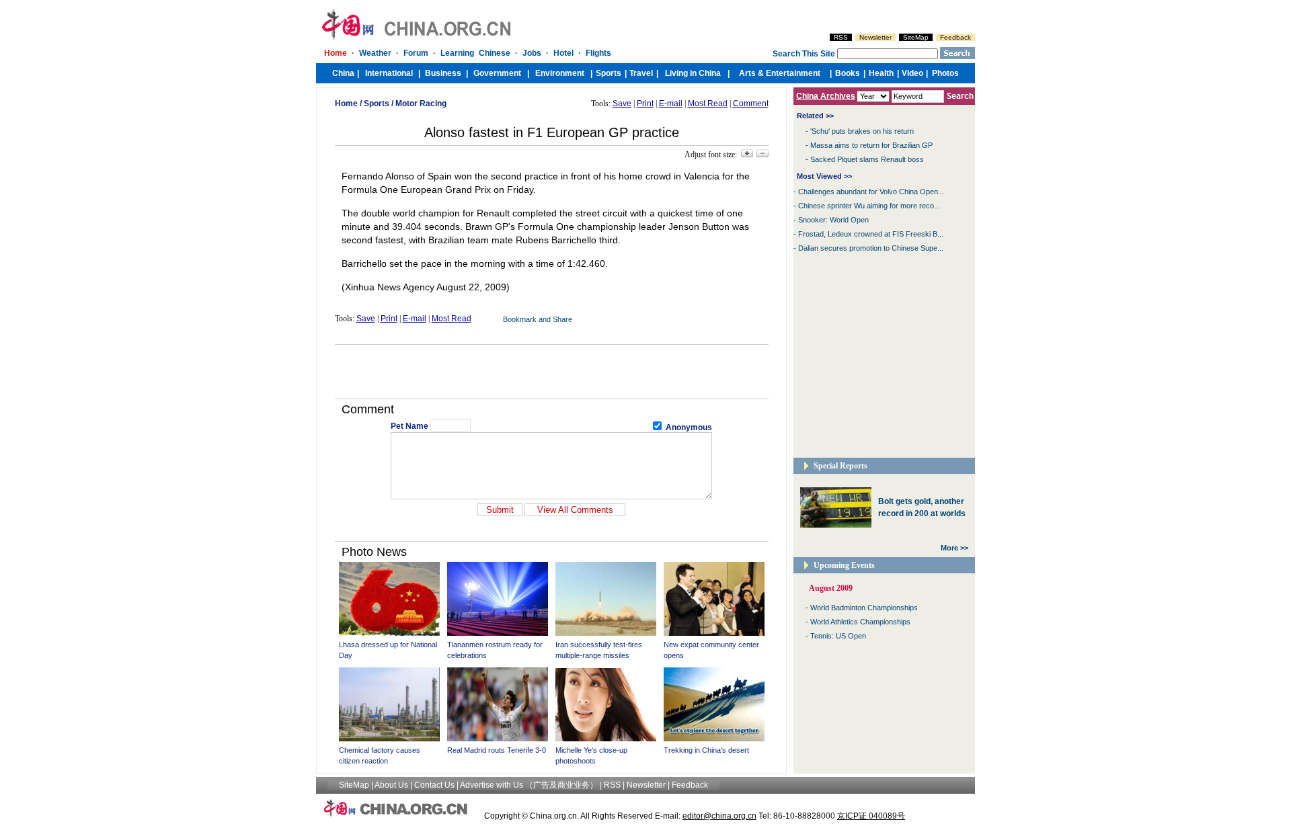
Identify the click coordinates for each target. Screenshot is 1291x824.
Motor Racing (420, 103)
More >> (954, 548)
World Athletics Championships (860, 622)
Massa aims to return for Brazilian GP (871, 145)
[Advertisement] (551, 372)
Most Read (708, 103)
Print (645, 103)
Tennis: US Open (838, 636)
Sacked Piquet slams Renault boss (867, 159)
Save (622, 103)
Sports (376, 103)
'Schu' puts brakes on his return (862, 131)
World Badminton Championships (864, 608)
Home (346, 103)
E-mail (670, 103)
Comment (751, 103)
